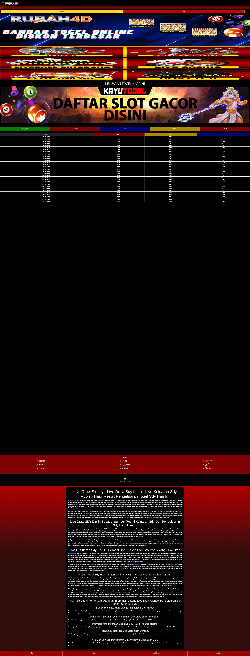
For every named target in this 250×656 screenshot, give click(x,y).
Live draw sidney (73, 500)
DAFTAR (61, 11)
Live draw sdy (72, 529)
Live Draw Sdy (76, 620)
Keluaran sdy (72, 553)
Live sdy (136, 564)
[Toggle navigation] (2, 3)
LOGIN (184, 11)
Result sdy (71, 578)
